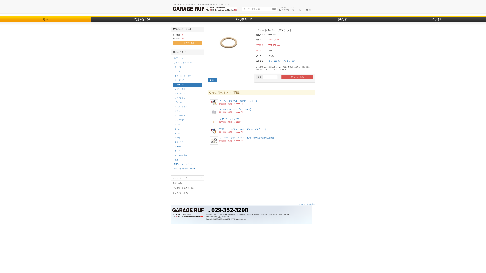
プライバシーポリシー (182, 192)
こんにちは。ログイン (290, 8)
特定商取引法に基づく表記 (183, 188)
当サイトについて (180, 178)
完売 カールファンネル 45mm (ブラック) (242, 129)
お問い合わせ (178, 183)
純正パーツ (342, 19)
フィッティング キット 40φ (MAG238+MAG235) (246, 137)
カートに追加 (298, 77)
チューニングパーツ (244, 19)
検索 (274, 9)
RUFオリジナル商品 (142, 19)
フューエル (291, 61)
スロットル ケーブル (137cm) (235, 109)
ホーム (45, 19)
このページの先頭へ (307, 204)
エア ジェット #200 (229, 119)
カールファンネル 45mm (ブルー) (238, 100)
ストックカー (437, 19)
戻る (213, 80)
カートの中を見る (187, 43)
